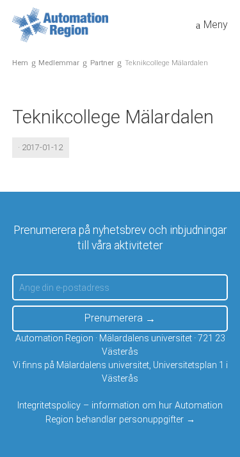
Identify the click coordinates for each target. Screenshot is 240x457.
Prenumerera (113, 318)
